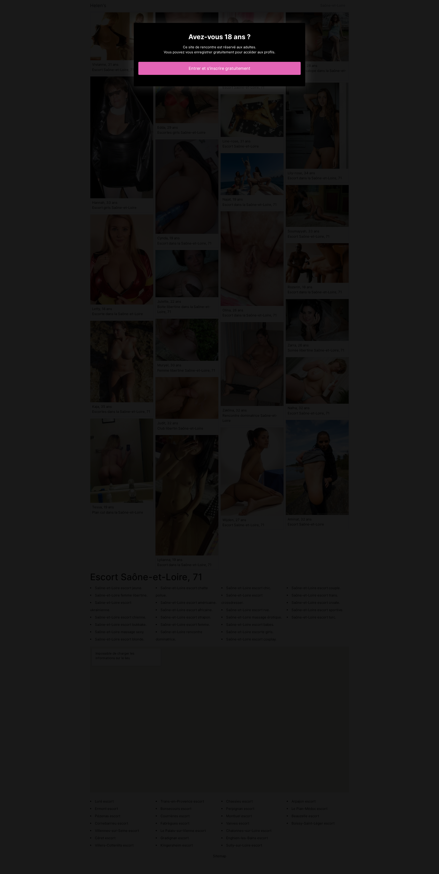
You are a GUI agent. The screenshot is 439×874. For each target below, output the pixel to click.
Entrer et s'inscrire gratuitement (219, 68)
